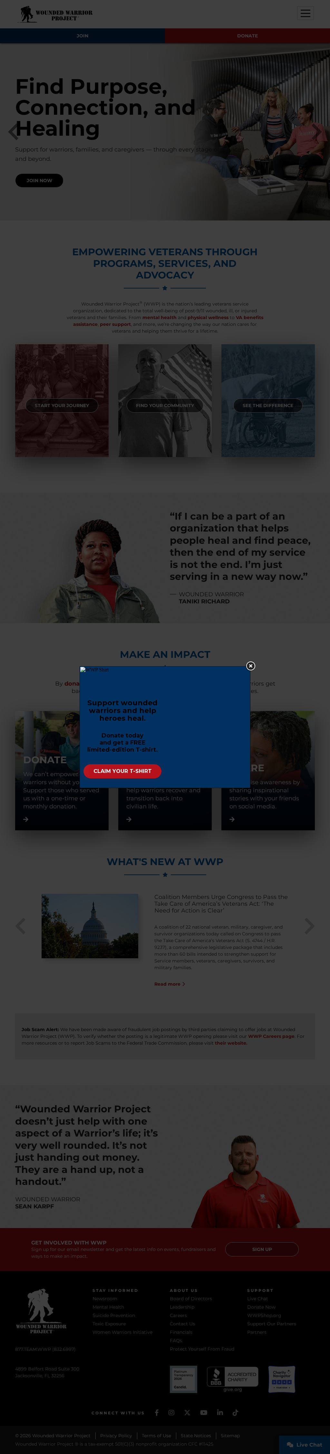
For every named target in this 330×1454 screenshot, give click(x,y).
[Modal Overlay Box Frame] (165, 727)
